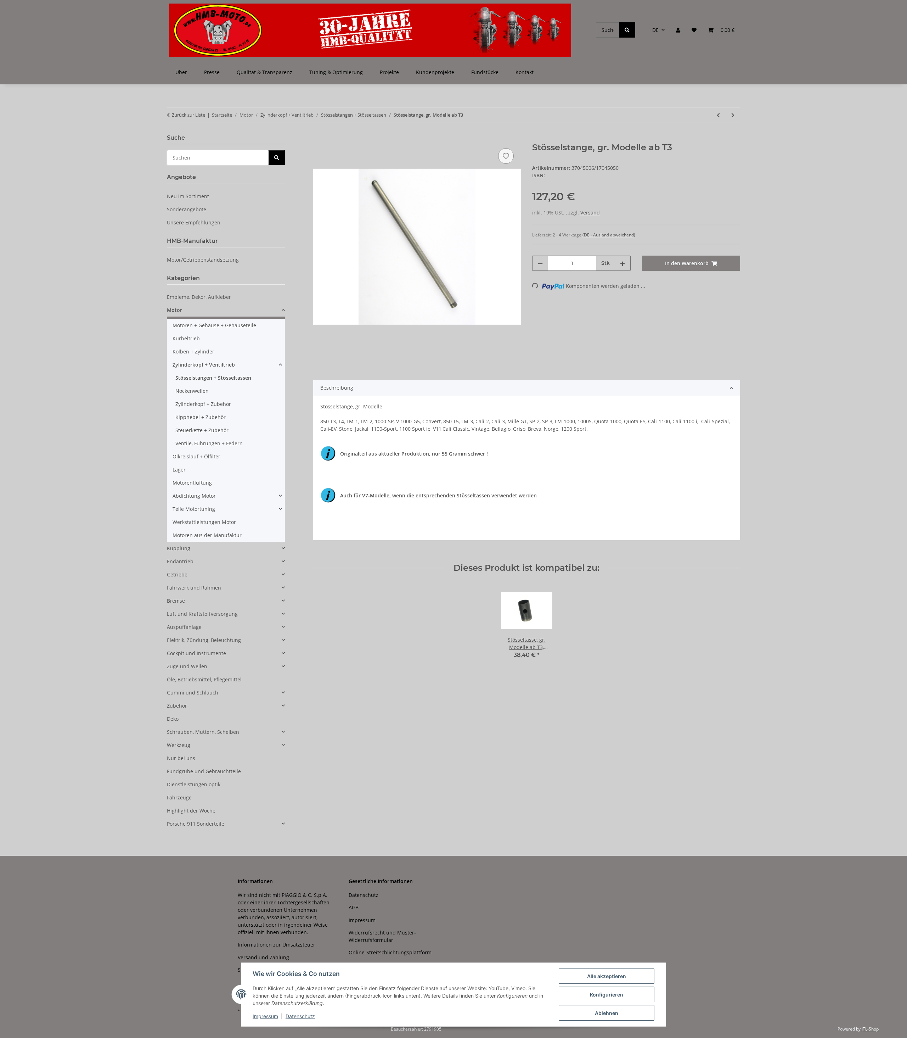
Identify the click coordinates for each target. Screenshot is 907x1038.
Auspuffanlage (184, 627)
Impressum (265, 1016)
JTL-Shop (870, 1029)
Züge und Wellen (187, 666)
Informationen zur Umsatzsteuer (276, 944)
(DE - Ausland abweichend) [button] (608, 235)
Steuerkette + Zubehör (202, 430)
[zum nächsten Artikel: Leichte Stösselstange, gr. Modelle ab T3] (733, 115)
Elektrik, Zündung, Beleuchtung (204, 640)
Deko (173, 718)
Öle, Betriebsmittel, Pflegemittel (204, 679)
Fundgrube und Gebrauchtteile (204, 771)
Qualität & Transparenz (264, 72)
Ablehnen (606, 1013)
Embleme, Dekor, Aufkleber (199, 297)
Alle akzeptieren (606, 976)
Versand (590, 212)
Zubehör (177, 705)
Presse (212, 72)
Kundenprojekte (435, 72)
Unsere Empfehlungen (193, 222)
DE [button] (655, 30)
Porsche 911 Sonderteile (195, 823)
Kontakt (525, 72)
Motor (174, 310)
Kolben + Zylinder (193, 351)
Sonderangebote (186, 209)
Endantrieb (180, 561)
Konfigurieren (606, 995)
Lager (179, 469)
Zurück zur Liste (188, 115)
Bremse (176, 600)
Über (181, 72)
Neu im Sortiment (188, 196)
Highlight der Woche (191, 810)
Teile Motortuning (194, 509)
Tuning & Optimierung (336, 72)
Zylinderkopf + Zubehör (203, 404)
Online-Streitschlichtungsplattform (390, 952)
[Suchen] (627, 30)
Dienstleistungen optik (193, 784)
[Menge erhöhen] (622, 263)
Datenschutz (300, 1016)
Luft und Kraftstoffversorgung (202, 613)
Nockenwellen (192, 390)
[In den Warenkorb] (319, 139)
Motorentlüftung (192, 482)
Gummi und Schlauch (192, 692)
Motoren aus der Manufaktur (207, 535)
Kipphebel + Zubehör (200, 417)
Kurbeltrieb (186, 338)
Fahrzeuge (179, 797)
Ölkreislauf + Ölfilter (196, 456)
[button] (678, 30)
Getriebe (177, 574)
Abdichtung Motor (194, 495)
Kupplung (178, 548)
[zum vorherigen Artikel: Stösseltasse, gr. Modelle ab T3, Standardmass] (718, 115)
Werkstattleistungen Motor (204, 522)
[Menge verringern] (540, 263)
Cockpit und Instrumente (196, 653)
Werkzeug (178, 745)
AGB (354, 907)
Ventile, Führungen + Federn (209, 443)
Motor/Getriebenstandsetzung (203, 259)
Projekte (389, 72)
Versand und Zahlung (263, 957)
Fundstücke (484, 72)
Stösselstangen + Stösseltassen (213, 377)
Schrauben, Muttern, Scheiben (203, 732)
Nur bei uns (181, 758)
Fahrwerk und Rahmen (194, 587)
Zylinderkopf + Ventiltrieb (204, 364)
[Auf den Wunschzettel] (506, 156)
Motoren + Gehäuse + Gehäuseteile (214, 325)
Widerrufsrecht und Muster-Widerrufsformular (382, 936)
